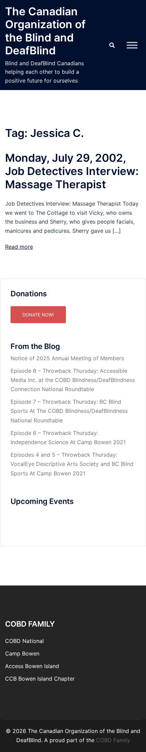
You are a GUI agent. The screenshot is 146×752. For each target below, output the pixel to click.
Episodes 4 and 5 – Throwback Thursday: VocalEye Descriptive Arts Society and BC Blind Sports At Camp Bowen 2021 (72, 463)
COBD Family (113, 740)
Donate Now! (38, 314)
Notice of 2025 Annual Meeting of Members (67, 358)
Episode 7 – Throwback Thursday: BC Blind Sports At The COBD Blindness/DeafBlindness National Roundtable (69, 410)
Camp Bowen (22, 653)
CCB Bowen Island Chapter (40, 678)
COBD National (24, 640)
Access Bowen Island (32, 666)
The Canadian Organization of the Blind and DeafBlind (45, 31)
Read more (19, 246)
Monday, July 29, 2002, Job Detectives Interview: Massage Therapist (72, 171)
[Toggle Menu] (132, 45)
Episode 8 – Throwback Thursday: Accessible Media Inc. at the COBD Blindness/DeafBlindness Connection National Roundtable (73, 379)
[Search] (112, 45)
